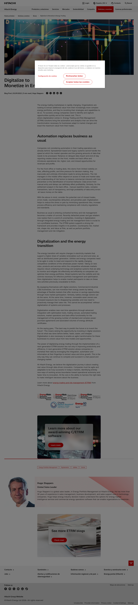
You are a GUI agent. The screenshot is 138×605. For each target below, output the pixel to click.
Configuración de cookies (47, 76)
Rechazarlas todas (74, 76)
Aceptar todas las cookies (77, 82)
